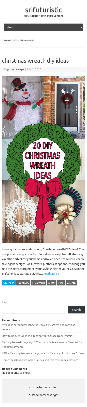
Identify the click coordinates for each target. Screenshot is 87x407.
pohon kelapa (15, 69)
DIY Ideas (8, 282)
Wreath (71, 282)
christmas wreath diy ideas (35, 60)
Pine (61, 282)
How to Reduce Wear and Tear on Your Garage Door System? (38, 335)
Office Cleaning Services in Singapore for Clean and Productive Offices (43, 353)
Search (6, 302)
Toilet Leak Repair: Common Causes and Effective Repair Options (40, 360)
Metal (51, 282)
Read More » (51, 273)
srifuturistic (43, 9)
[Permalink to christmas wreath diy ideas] (43, 244)
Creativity (23, 282)
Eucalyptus (38, 282)
